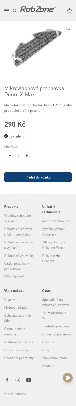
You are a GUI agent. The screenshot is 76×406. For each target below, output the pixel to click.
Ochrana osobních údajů (17, 318)
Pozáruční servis (16, 350)
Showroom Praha (55, 358)
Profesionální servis (56, 334)
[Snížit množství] (9, 155)
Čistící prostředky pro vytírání (17, 266)
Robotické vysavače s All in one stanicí (18, 231)
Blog (45, 350)
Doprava (10, 299)
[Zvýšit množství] (26, 155)
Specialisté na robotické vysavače (56, 302)
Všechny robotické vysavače (17, 218)
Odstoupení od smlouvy (14, 331)
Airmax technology (56, 221)
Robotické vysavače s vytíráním (18, 245)
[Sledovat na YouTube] (28, 380)
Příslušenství (14, 276)
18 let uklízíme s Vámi (54, 315)
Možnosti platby (15, 307)
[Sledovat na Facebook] (7, 380)
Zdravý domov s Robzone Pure (53, 245)
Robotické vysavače (18, 255)
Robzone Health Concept (53, 258)
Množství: (11, 146)
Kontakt (48, 366)
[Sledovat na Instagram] (18, 380)
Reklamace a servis (18, 342)
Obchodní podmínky (19, 358)
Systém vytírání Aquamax (53, 231)
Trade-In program (55, 326)
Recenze (48, 342)
